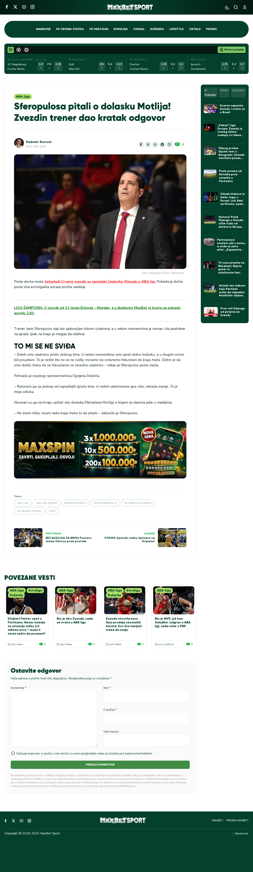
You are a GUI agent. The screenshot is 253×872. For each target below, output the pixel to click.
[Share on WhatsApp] (155, 144)
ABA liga (23, 96)
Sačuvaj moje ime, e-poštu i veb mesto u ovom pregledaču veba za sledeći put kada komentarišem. (84, 753)
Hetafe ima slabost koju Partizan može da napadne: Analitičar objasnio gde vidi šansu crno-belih (232, 294)
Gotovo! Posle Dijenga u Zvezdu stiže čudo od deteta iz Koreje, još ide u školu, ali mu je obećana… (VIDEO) (231, 227)
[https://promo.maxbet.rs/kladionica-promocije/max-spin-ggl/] (100, 449)
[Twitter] (15, 7)
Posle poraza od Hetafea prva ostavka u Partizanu (230, 176)
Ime (107, 688)
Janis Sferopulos (105, 503)
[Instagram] (32, 7)
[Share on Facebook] (141, 144)
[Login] (245, 7)
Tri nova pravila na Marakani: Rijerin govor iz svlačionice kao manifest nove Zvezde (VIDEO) (231, 271)
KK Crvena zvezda (29, 511)
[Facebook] (6, 7)
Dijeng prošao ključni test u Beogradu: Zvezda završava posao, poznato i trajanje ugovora (231, 156)
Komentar (18, 688)
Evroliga (35, 590)
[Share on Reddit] (162, 144)
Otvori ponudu (234, 49)
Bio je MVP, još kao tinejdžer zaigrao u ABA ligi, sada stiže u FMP (173, 622)
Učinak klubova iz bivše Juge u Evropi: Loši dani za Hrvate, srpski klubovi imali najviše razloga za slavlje (232, 203)
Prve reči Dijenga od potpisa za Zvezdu (232, 312)
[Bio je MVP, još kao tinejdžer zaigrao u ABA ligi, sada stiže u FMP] (173, 600)
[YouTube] (24, 7)
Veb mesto (111, 731)
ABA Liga (22, 503)
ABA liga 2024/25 (46, 503)
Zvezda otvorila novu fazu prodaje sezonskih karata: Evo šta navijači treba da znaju (124, 624)
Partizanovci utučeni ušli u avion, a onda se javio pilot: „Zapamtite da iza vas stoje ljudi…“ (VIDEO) (231, 248)
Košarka (16, 595)
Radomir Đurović (39, 142)
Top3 (52, 511)
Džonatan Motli (75, 503)
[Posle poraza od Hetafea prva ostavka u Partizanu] (210, 174)
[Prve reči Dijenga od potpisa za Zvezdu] (211, 311)
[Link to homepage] (130, 7)
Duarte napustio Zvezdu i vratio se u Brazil (232, 109)
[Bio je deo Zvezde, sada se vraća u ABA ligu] (75, 600)
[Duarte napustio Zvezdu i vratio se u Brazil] (210, 108)
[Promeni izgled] (227, 7)
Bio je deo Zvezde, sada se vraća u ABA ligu (75, 620)
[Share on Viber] (169, 144)
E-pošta (110, 710)
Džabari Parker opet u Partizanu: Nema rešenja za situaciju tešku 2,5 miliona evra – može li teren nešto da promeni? (26, 626)
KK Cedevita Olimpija (138, 503)
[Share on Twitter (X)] (148, 144)
